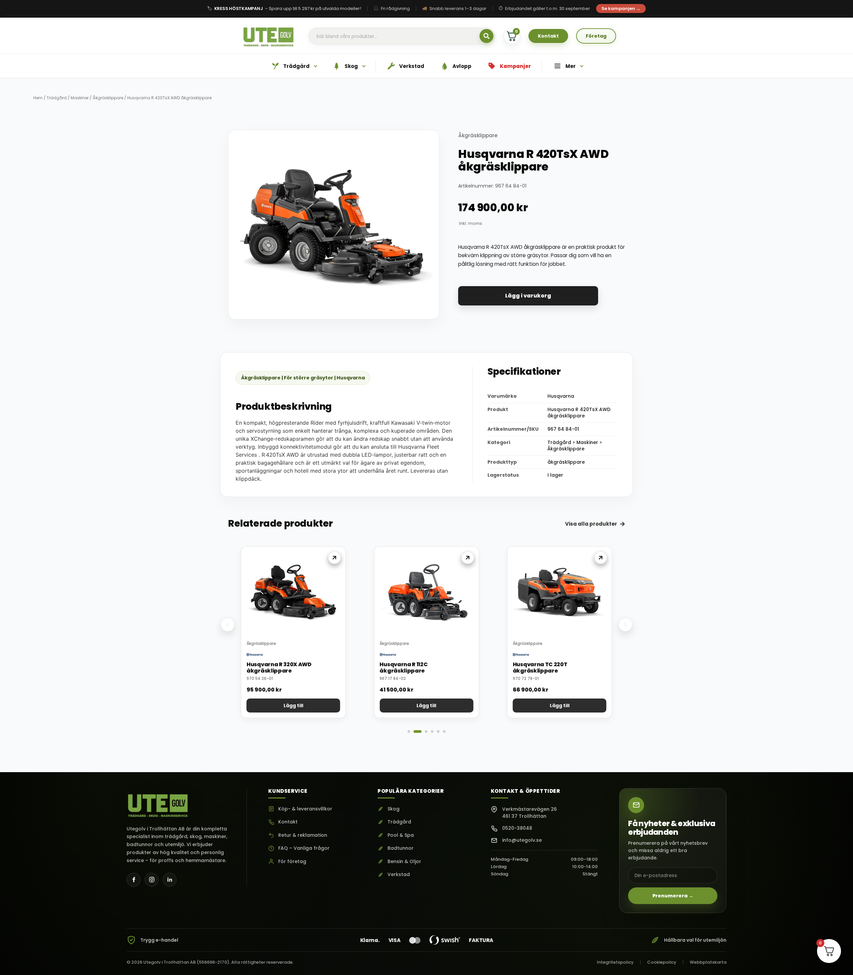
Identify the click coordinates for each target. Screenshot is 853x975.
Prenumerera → (672, 895)
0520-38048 (517, 828)
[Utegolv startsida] (158, 803)
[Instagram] (152, 880)
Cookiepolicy (661, 962)
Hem (38, 98)
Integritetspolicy (615, 962)
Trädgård (57, 98)
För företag (292, 861)
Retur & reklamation (302, 835)
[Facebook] (134, 880)
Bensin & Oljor (404, 861)
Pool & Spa (401, 835)
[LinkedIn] (170, 880)
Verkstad (399, 874)
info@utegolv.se (522, 840)
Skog (394, 809)
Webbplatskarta (708, 962)
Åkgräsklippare (108, 98)
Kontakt (288, 822)
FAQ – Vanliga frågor (304, 848)
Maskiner (80, 98)
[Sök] (486, 36)
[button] (228, 625)
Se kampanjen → (620, 8)
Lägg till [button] (293, 705)
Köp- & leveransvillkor (305, 809)
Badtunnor (401, 848)
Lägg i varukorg (528, 295)
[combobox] (402, 36)
